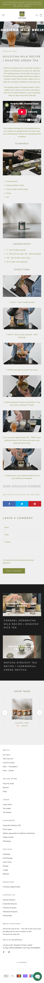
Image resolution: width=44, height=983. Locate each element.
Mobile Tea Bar (8, 837)
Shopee (5, 866)
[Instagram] (9, 952)
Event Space (7, 829)
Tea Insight (7, 808)
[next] (39, 712)
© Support (22, 962)
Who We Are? (8, 759)
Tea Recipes (7, 812)
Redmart (6, 874)
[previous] (4, 712)
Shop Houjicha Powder (22, 486)
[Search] (37, 15)
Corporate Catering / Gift (12, 825)
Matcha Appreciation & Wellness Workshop (19, 833)
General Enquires (9, 900)
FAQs (5, 791)
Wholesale (7, 841)
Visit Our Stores (9, 763)
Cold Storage (7, 858)
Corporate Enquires (10, 904)
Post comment (14, 571)
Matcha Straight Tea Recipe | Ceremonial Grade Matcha (20, 666)
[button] (37, 976)
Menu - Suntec (8, 770)
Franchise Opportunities (11, 887)
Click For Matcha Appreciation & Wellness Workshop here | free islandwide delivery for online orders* (22, 4)
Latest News (7, 804)
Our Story (6, 755)
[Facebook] (3, 952)
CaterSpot (6, 854)
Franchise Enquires (10, 908)
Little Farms (7, 862)
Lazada (5, 870)
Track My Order (8, 783)
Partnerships (7, 915)
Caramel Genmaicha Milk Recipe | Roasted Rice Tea (21, 624)
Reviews (6, 787)
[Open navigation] (3, 15)
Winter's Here (22, 723)
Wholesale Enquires (10, 911)
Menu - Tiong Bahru (10, 766)
